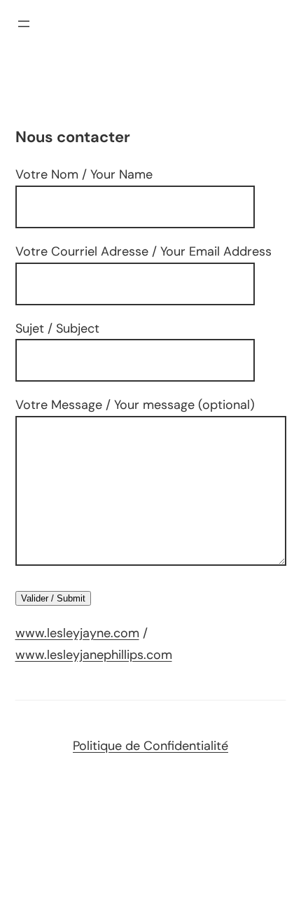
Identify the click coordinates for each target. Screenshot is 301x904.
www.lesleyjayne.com (77, 633)
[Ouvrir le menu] (23, 23)
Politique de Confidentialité (150, 745)
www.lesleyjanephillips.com (93, 654)
